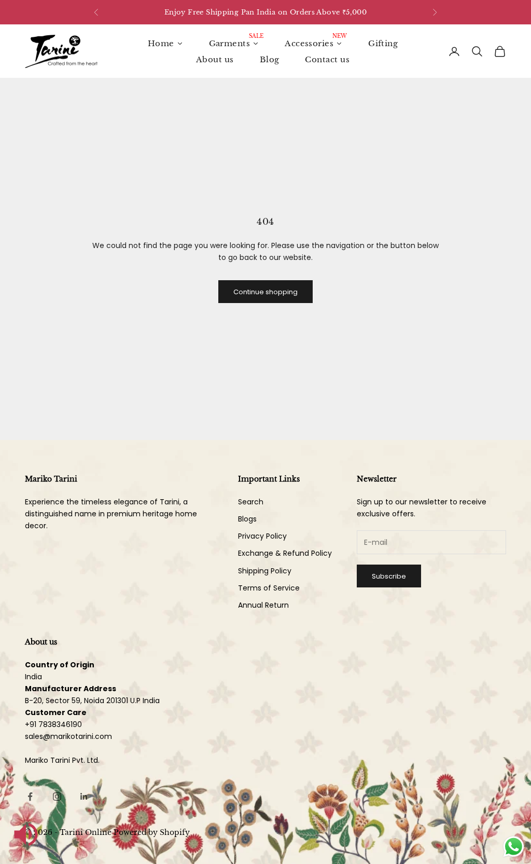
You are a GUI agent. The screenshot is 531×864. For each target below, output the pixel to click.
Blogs (247, 519)
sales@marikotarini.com (68, 736)
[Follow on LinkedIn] (84, 796)
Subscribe (389, 576)
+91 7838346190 (53, 724)
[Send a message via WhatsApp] (513, 846)
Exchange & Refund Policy (285, 553)
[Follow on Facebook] (30, 796)
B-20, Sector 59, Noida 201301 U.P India (92, 700)
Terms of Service (269, 588)
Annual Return (263, 605)
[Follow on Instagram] (57, 796)
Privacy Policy (262, 536)
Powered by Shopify (152, 832)
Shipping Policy (264, 571)
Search (250, 502)
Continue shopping (265, 292)
